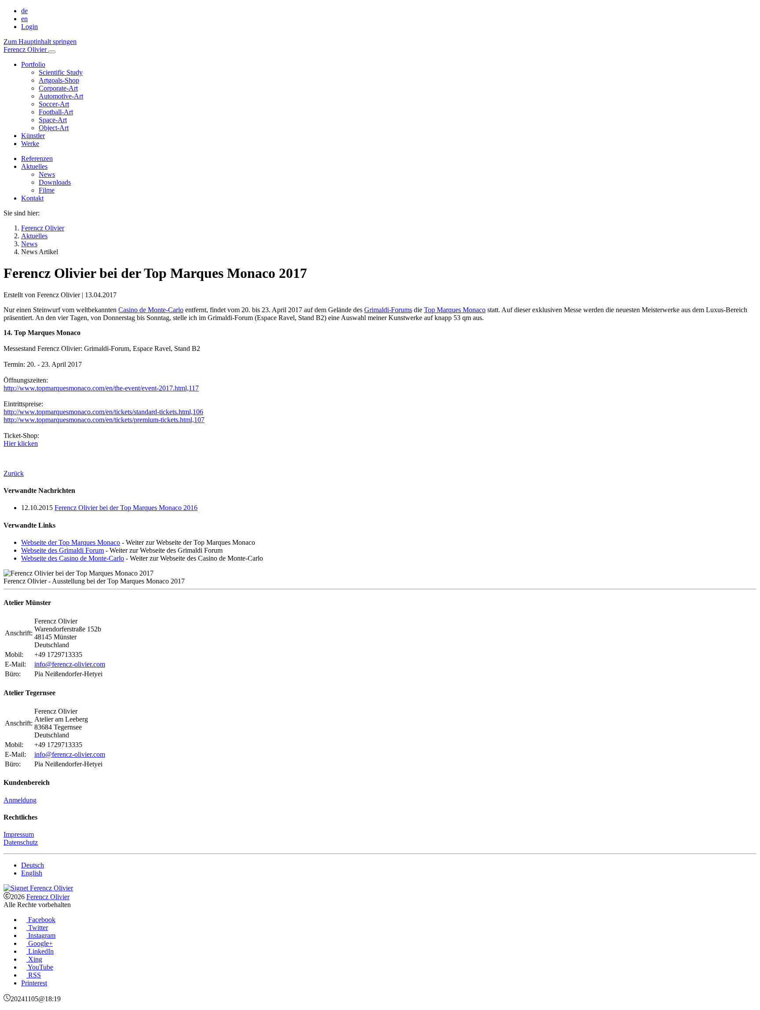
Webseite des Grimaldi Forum (62, 550)
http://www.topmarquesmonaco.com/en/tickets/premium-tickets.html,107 (104, 419)
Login (29, 26)
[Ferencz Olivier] (38, 888)
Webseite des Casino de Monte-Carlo (72, 558)
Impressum (19, 834)
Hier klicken (21, 443)
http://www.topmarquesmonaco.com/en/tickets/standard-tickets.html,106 (103, 412)
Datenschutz (21, 842)
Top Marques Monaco (455, 310)
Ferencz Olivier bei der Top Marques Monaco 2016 (126, 507)
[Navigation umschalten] (51, 52)
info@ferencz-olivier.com (69, 664)
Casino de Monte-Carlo (150, 310)
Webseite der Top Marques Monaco (70, 542)
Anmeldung (20, 800)
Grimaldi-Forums (388, 310)
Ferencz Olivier (47, 897)
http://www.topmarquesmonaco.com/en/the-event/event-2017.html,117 (101, 388)
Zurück (14, 473)
